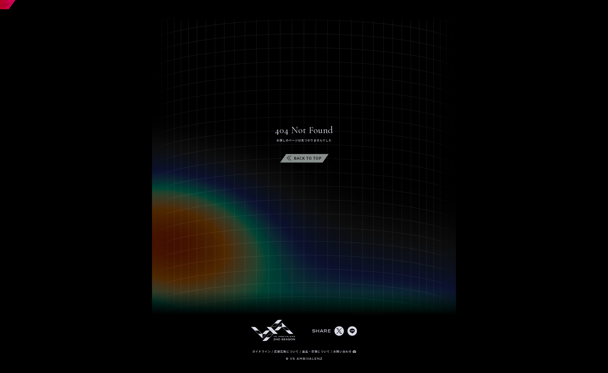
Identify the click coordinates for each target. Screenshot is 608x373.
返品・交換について (316, 351)
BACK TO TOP (308, 158)
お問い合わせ (343, 351)
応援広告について (287, 351)
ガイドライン (262, 351)
